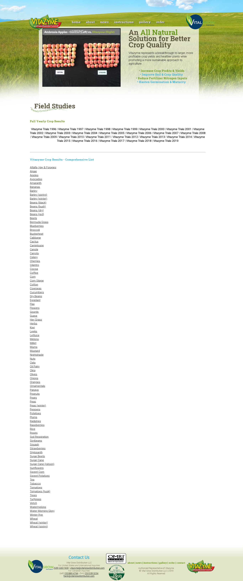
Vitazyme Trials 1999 (124, 129)
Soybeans (36, 440)
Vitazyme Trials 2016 (84, 140)
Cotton (34, 284)
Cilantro (34, 265)
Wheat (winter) (39, 522)
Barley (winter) (38, 198)
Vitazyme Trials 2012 (125, 137)
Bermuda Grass (39, 222)
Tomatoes (36, 487)
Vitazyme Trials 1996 (43, 129)
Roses (34, 432)
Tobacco (35, 483)
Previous (37, 59)
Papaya (34, 390)
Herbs (33, 323)
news (104, 22)
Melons (34, 339)
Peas (33, 401)
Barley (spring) (38, 194)
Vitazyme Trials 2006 (138, 133)
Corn (33, 276)
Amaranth (35, 183)
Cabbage (35, 237)
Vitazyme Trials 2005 (111, 133)
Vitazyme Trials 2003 (57, 133)
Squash (34, 444)
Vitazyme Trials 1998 (97, 129)
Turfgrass (35, 499)
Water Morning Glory (42, 511)
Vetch (33, 503)
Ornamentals (37, 386)
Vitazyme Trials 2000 (151, 129)
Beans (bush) (38, 206)
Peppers (35, 409)
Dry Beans (36, 296)
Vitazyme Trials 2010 (71, 137)
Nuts (32, 358)
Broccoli (35, 230)
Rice (32, 429)
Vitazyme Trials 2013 (152, 137)
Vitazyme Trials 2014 (179, 137)
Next (127, 59)
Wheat (34, 518)
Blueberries (37, 226)
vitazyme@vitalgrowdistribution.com (87, 568)
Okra (32, 370)
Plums (33, 417)
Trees (33, 495)
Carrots (34, 253)
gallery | (163, 562)
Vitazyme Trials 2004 (84, 133)
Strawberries (38, 448)
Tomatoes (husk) (40, 491)
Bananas (35, 187)
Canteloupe (37, 245)
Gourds (34, 311)
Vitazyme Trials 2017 (111, 140)
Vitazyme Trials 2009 (44, 137)
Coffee (34, 272)
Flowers (34, 308)
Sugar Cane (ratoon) (42, 464)
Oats (33, 362)
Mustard (35, 351)
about (90, 22)
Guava (33, 315)
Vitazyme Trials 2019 (165, 140)
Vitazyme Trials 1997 (70, 129)
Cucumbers (37, 292)
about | (132, 562)
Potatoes (35, 413)
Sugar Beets (37, 456)
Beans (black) (38, 202)
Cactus (34, 241)
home (76, 22)
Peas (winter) (38, 405)
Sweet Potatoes (40, 475)
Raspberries (37, 425)
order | (172, 562)
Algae (33, 171)
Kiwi (32, 327)
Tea (32, 479)
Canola (34, 249)
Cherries (35, 261)
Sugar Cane (37, 460)
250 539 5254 (91, 573)
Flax (32, 304)
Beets (33, 218)
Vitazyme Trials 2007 (165, 133)
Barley (33, 190)
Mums (33, 347)
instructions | (151, 562)
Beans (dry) (37, 210)
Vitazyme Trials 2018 (138, 140)
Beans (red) (37, 214)
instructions (124, 22)
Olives (33, 374)
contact (78, 31)
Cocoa (34, 269)
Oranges (35, 382)
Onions (34, 378)
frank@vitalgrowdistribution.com (79, 576)
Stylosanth (36, 452)
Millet (33, 343)
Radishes (35, 421)
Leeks (33, 331)
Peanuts (35, 393)
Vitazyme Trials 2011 (98, 137)
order (160, 22)
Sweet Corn (37, 471)
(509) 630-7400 (61, 568)
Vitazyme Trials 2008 (192, 133)
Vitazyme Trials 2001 (178, 129)
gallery (145, 22)
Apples (34, 175)
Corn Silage (37, 280)
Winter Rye (36, 514)
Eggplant (35, 300)
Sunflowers (37, 468)
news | (140, 562)
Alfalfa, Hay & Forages (43, 167)
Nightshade (37, 354)
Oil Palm (34, 366)
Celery (34, 257)
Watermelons (38, 507)
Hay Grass (36, 319)
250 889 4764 (71, 573)
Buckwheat (36, 233)
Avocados (36, 179)
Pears (33, 397)
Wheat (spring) (39, 526)
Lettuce (34, 335)
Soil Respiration (39, 436)
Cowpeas (35, 288)
